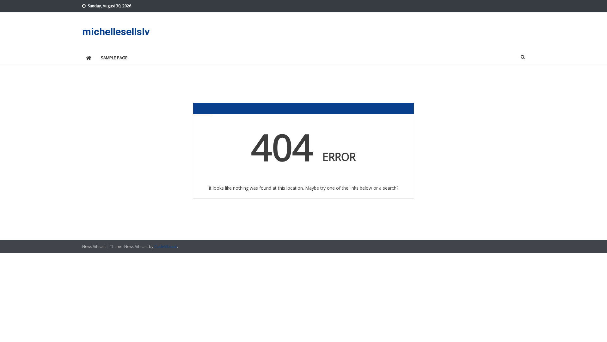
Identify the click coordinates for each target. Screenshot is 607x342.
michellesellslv (116, 32)
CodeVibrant (165, 246)
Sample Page (114, 57)
